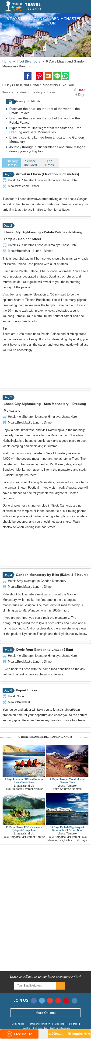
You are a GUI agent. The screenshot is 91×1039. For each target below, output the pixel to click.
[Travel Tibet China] (26, 6)
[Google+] (50, 1001)
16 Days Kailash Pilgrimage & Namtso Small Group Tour (67, 829)
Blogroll (73, 1024)
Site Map (59, 1024)
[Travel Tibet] (79, 6)
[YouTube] (58, 1001)
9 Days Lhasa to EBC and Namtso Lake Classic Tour (24, 781)
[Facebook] (34, 1001)
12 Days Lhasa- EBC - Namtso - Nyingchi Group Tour (24, 829)
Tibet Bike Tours (28, 61)
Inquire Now (69, 1034)
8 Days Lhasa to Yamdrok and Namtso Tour (67, 781)
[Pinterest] (66, 1001)
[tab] (11, 163)
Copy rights (18, 1024)
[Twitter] (42, 1001)
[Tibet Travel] (73, 6)
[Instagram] (74, 1001)
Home (6, 61)
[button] (86, 6)
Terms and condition (39, 1024)
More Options (45, 1013)
